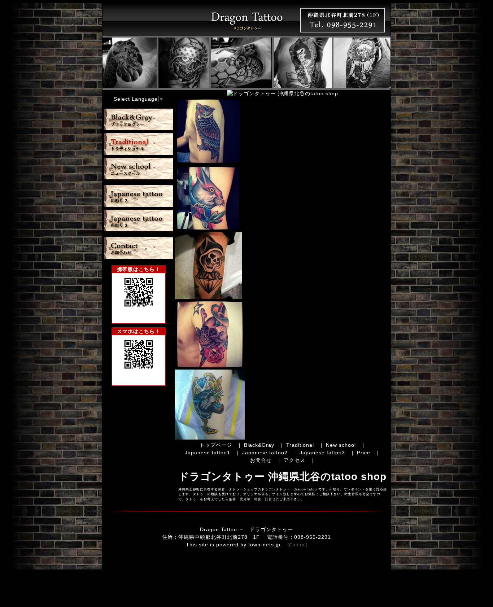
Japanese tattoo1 (207, 452)
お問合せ (261, 460)
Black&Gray (259, 445)
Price (363, 452)
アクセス (294, 460)
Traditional (300, 445)
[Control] (297, 544)
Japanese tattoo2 (265, 452)
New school (341, 445)
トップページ (216, 445)
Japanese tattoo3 (322, 452)
